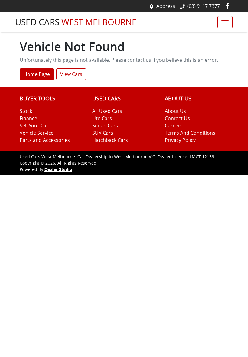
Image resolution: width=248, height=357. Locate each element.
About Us (175, 111)
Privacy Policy (180, 140)
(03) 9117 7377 (203, 6)
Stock (26, 111)
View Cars (71, 74)
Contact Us (177, 118)
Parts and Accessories (45, 140)
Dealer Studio (58, 170)
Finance (28, 118)
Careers (174, 125)
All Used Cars (107, 111)
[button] (225, 22)
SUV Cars (102, 132)
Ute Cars (102, 118)
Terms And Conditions (190, 132)
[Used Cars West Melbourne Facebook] (229, 6)
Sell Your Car (34, 125)
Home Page (37, 74)
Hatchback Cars (110, 140)
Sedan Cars (105, 125)
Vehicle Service (37, 132)
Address (165, 6)
